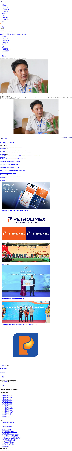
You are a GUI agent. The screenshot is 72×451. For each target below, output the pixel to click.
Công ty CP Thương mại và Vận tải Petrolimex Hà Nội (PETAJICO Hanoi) (11, 438)
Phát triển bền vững (4, 13)
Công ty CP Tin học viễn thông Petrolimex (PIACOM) (8, 440)
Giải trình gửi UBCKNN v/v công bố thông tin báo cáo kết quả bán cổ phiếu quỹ (12, 170)
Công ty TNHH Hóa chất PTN (5, 446)
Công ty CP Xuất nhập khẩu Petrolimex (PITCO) (8, 444)
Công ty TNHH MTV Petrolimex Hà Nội (7, 400)
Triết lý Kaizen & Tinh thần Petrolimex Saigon (7, 142)
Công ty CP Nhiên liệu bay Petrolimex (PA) (7, 426)
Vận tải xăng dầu (5, 6)
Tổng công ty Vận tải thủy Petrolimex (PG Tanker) (8, 431)
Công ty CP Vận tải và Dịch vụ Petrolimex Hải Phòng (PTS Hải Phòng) (10, 434)
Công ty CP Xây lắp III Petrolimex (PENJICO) (7, 443)
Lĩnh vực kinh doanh (6, 34)
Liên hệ (3, 21)
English (3, 27)
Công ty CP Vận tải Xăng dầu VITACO (6, 433)
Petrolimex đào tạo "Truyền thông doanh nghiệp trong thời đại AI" (10, 161)
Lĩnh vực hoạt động (4, 5)
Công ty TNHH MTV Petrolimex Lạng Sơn (7, 405)
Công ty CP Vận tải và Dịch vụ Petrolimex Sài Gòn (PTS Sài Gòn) (10, 436)
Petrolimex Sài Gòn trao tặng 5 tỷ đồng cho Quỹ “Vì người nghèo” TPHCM (13, 298)
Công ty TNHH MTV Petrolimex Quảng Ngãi (7, 408)
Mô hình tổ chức (2, 34)
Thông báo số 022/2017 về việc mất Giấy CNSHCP (8, 173)
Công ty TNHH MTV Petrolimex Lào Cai (7, 404)
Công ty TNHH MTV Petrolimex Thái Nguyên (7, 412)
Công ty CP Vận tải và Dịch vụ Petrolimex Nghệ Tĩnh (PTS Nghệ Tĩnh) (10, 435)
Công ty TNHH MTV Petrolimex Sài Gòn (7, 410)
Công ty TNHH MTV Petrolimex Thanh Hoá (7, 411)
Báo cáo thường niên (5, 11)
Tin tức (2, 47)
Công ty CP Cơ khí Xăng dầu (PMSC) (6, 441)
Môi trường (4, 45)
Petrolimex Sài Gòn (4, 138)
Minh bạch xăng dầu (5, 17)
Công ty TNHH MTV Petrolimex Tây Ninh (7, 413)
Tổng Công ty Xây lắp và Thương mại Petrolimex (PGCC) (9, 439)
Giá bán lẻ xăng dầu (2, 22)
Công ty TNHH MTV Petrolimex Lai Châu (7, 403)
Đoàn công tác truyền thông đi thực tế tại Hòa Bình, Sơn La (9, 167)
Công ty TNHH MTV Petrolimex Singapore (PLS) (8, 422)
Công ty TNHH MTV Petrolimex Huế (6, 399)
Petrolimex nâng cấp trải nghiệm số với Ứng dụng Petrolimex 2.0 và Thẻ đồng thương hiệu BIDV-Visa (16, 152)
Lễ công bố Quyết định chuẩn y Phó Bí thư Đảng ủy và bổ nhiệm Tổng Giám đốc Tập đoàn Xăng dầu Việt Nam (19, 324)
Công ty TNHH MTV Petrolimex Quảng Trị (7, 409)
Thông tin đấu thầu (5, 20)
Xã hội (4, 14)
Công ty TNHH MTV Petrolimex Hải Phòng (7, 402)
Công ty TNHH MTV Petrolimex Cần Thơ (7, 398)
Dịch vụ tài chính (5, 8)
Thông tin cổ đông (2, 174)
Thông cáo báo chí (5, 16)
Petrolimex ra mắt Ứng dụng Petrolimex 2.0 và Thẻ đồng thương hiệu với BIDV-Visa (15, 210)
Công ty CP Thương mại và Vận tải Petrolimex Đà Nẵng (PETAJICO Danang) (11, 437)
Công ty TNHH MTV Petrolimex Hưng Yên (7, 401)
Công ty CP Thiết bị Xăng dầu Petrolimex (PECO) (8, 442)
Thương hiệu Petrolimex (24, 34)
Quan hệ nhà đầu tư (5, 10)
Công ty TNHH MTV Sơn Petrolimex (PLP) (7, 445)
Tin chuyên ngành (5, 49)
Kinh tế (4, 15)
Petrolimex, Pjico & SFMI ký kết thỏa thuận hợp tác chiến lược (10, 164)
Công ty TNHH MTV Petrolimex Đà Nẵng (7, 416)
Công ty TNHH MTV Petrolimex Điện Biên (7, 415)
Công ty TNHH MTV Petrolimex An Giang (7, 395)
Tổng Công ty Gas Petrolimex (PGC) (6, 430)
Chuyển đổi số (19, 34)
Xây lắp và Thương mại (6, 9)
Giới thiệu (3, 4)
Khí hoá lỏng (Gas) (5, 7)
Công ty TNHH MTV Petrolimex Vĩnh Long (7, 414)
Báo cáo (1, 171)
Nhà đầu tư (3, 376)
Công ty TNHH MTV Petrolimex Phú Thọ (7, 407)
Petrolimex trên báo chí (6, 19)
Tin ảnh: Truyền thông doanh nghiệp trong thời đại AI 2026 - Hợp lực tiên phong (13, 158)
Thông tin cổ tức (5, 12)
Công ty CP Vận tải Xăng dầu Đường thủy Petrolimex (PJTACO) (9, 432)
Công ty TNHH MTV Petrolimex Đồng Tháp (7, 417)
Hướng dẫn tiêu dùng (15, 34)
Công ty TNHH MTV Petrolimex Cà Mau (7, 397)
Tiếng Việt (3, 26)
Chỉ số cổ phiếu (11, 34)
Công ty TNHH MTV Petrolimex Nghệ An (7, 406)
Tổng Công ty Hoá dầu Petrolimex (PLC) (7, 429)
